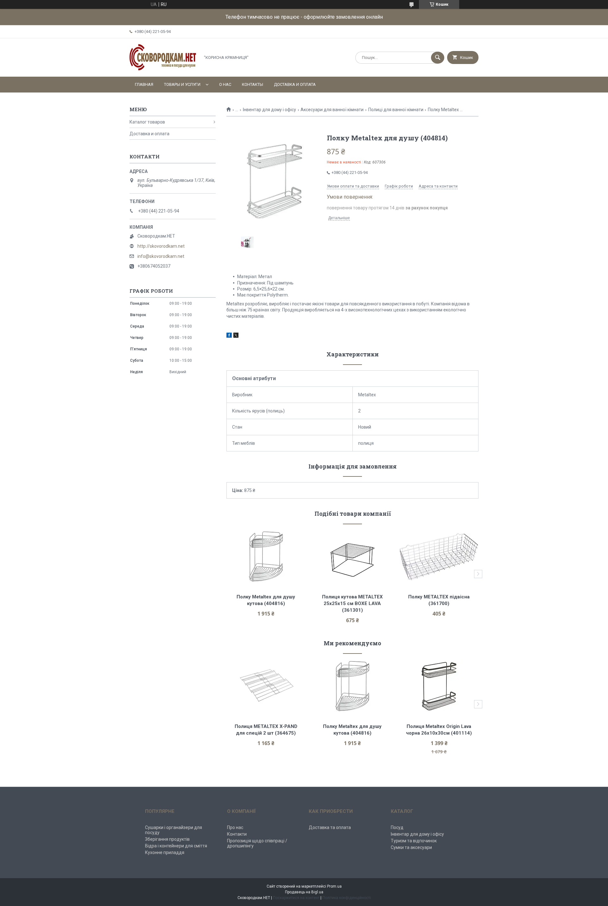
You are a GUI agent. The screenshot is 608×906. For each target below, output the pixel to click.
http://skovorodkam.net (161, 246)
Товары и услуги (182, 84)
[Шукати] (437, 58)
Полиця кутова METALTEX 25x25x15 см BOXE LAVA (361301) (353, 603)
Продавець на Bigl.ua (304, 892)
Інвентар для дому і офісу (269, 109)
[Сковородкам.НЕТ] (163, 68)
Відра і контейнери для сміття (176, 845)
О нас (225, 84)
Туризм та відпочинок (414, 840)
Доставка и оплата (295, 84)
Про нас (235, 827)
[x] (235, 336)
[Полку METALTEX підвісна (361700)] (439, 557)
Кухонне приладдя (164, 852)
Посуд (397, 827)
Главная (144, 84)
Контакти (237, 834)
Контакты (252, 84)
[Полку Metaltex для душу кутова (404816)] (265, 557)
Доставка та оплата (330, 827)
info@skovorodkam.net (160, 256)
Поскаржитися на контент (296, 898)
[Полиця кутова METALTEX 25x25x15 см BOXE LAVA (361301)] (352, 557)
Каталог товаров (147, 121)
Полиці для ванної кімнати (395, 109)
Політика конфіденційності (346, 898)
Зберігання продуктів (167, 839)
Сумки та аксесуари (411, 847)
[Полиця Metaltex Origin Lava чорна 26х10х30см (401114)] (439, 686)
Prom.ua (334, 886)
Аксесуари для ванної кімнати (332, 109)
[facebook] (229, 336)
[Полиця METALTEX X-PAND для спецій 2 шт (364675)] (265, 686)
